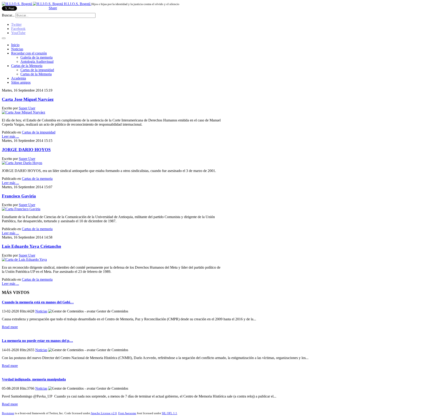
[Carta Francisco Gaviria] (21, 209)
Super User (27, 108)
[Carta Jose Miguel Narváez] (23, 112)
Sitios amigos (21, 82)
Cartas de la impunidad (37, 70)
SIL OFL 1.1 (169, 413)
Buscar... (8, 15)
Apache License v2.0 (104, 413)
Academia (18, 78)
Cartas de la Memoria (26, 66)
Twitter (16, 24)
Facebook (18, 29)
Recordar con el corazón (29, 53)
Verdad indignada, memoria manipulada (34, 379)
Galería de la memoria (36, 57)
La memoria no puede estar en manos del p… (37, 341)
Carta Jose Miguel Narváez (28, 99)
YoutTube (18, 33)
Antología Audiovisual (37, 62)
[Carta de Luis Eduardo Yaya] (24, 259)
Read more (10, 327)
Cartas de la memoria (37, 179)
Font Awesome (127, 413)
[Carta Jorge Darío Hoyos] (22, 163)
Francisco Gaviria (19, 196)
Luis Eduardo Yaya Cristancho (31, 246)
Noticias (17, 49)
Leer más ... (10, 136)
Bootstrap (8, 413)
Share (53, 8)
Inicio (15, 45)
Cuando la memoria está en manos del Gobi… (38, 302)
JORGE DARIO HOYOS (26, 149)
